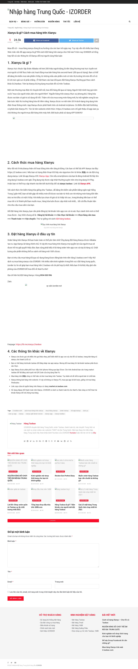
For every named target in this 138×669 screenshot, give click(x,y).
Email (10, 582)
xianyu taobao (60, 414)
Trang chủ (10, 2)
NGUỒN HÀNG (54, 21)
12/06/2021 (82, 513)
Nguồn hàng (18, 28)
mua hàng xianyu (52, 410)
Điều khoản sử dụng (47, 625)
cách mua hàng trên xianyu (34, 410)
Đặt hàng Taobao (78, 620)
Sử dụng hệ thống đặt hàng (50, 620)
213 (66, 513)
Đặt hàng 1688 (77, 625)
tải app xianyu (76, 410)
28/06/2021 (59, 513)
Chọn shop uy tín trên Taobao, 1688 (85, 631)
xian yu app (12, 414)
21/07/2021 (82, 484)
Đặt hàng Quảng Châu (80, 628)
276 (89, 513)
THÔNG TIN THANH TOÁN (42, 2)
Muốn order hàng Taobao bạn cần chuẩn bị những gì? (88, 478)
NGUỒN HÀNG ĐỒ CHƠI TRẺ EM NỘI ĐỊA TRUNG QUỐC (17, 478)
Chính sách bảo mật (47, 628)
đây (94, 433)
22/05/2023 (35, 484)
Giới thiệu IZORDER (47, 631)
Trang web (59, 582)
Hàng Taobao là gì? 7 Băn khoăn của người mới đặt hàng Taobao (65, 507)
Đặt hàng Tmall (77, 623)
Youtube (73, 433)
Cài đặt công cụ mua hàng (50, 623)
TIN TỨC (66, 21)
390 (42, 510)
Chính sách (31, 2)
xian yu (85, 410)
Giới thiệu (17, 2)
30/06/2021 (35, 510)
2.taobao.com (17, 410)
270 (42, 484)
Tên (10, 572)
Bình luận (12, 541)
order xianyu (64, 410)
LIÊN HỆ (77, 21)
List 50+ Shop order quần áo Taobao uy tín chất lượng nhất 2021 (17, 507)
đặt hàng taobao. (63, 219)
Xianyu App (44, 176)
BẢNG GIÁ (25, 21)
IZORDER (39, 665)
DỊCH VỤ (12, 21)
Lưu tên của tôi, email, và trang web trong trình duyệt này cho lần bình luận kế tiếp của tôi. (46, 592)
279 (18, 484)
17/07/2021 (59, 479)
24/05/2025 (12, 484)
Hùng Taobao (30, 423)
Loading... (53, 520)
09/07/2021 (12, 513)
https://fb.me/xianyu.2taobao (28, 344)
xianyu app (48, 414)
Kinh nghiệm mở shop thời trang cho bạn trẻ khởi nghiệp (40, 478)
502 (89, 484)
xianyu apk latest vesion (34, 414)
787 (66, 479)
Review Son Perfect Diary (65, 476)
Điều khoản (24, 2)
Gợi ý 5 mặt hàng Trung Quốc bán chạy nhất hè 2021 (87, 507)
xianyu (21, 414)
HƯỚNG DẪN (39, 21)
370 (18, 513)
